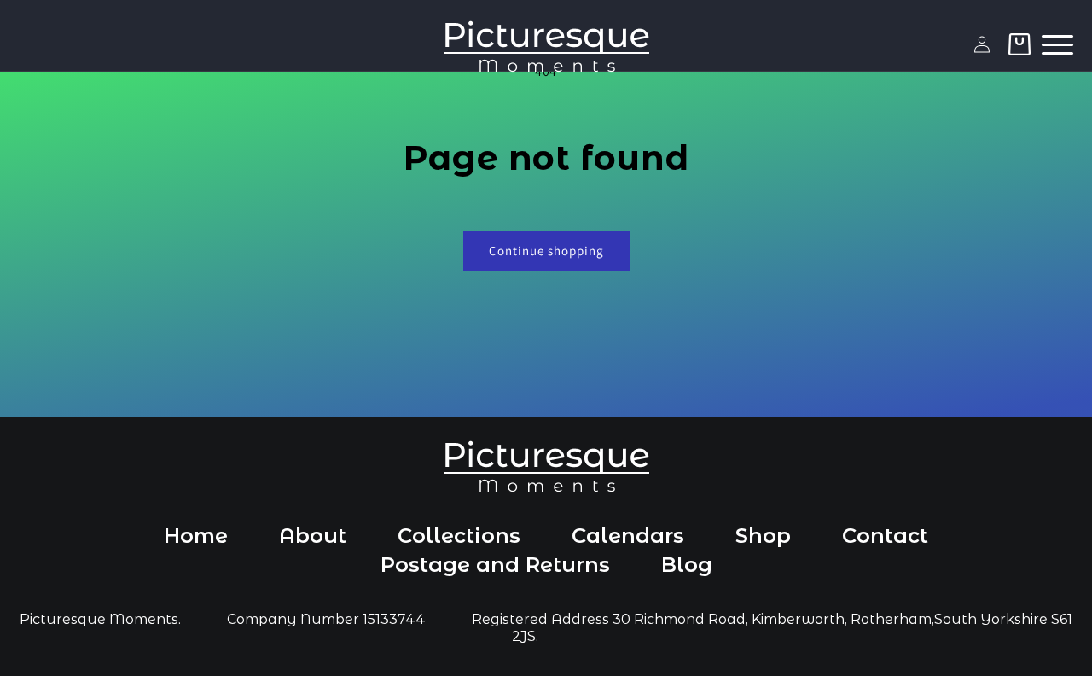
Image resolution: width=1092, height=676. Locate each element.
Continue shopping (546, 250)
